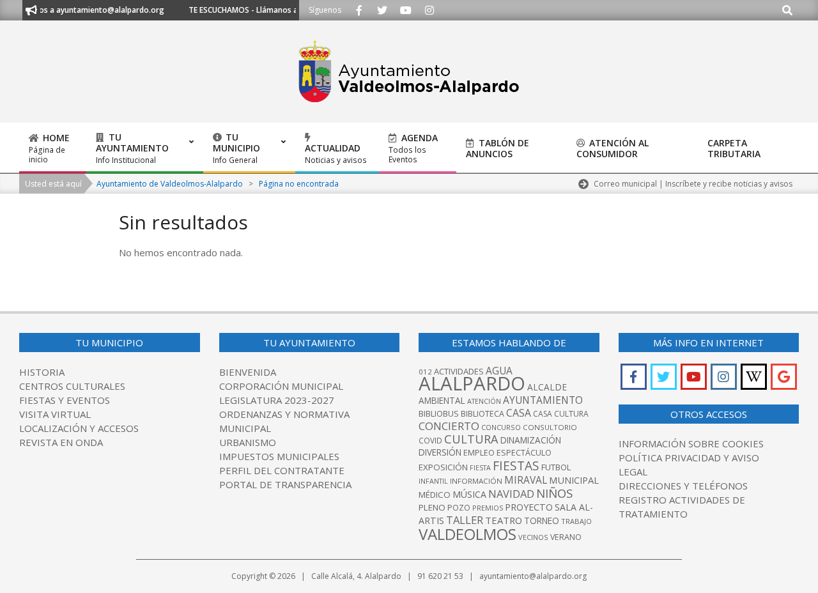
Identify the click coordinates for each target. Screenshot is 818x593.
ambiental (442, 400)
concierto (449, 426)
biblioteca (482, 413)
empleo (479, 452)
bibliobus (439, 413)
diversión (440, 452)
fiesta (480, 467)
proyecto (529, 507)
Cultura (471, 439)
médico (435, 494)
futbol (556, 467)
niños (554, 493)
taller (464, 519)
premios (487, 507)
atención (484, 401)
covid (430, 440)
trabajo (576, 521)
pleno (432, 507)
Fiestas (516, 465)
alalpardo (472, 383)
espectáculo (524, 452)
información (476, 481)
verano (566, 537)
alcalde (547, 387)
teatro (503, 520)
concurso (501, 427)
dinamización (530, 440)
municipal (574, 480)
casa (518, 413)
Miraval (525, 480)
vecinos (533, 537)
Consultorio (550, 427)
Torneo (541, 521)
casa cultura (561, 413)
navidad (511, 493)
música (469, 494)
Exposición (443, 467)
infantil (433, 481)
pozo (458, 507)
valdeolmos (467, 533)
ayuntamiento (543, 400)
